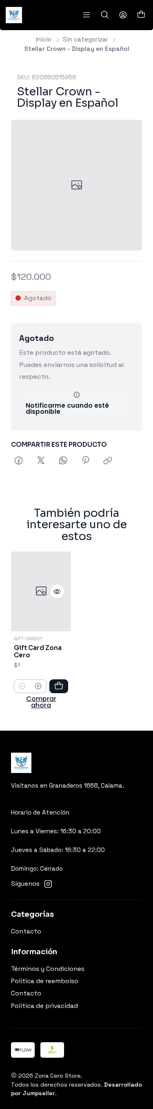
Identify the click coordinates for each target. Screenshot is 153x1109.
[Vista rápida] (57, 591)
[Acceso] (123, 15)
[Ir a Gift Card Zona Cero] (41, 591)
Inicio (43, 39)
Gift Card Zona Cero (38, 651)
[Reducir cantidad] (22, 686)
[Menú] (86, 15)
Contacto (26, 931)
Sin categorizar (85, 39)
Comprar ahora (41, 702)
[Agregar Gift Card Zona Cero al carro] (58, 686)
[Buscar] (104, 15)
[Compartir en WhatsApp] (63, 461)
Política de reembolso (44, 981)
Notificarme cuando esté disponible (67, 408)
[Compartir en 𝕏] (41, 461)
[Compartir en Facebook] (19, 461)
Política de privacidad (44, 1006)
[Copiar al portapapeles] (108, 461)
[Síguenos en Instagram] (48, 884)
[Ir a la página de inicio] (14, 15)
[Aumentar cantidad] (38, 686)
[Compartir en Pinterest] (85, 461)
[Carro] (141, 15)
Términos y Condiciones (47, 969)
